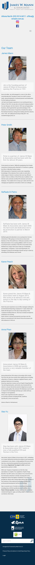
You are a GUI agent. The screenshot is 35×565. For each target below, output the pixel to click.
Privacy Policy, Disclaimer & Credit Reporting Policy (16, 551)
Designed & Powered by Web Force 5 (13, 546)
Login (4, 555)
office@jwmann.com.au (22, 17)
